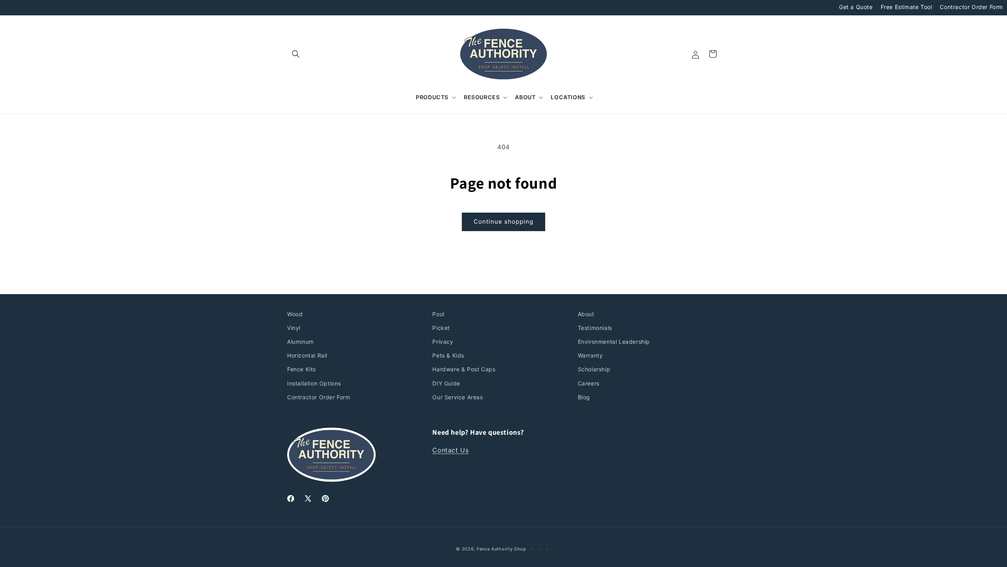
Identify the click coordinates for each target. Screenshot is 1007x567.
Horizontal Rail (307, 355)
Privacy (442, 341)
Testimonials (595, 327)
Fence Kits (301, 369)
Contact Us (450, 450)
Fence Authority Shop (501, 549)
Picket (441, 327)
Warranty (590, 355)
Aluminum (300, 341)
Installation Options (314, 383)
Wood (294, 314)
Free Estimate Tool (906, 7)
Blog (584, 397)
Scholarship (594, 369)
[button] (295, 54)
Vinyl (294, 327)
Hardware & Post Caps (463, 369)
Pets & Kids (448, 355)
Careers (588, 383)
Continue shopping (503, 221)
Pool (438, 314)
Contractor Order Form (971, 7)
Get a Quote (856, 7)
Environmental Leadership (614, 341)
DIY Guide (446, 383)
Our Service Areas (457, 397)
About (586, 314)
